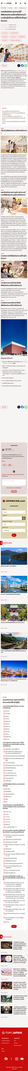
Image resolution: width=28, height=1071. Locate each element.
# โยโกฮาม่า (5, 40)
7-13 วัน (7, 817)
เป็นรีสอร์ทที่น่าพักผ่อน (10, 768)
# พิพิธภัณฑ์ (22, 37)
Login (3, 474)
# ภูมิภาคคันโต (14, 33)
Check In (4, 515)
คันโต (15, 8)
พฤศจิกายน (8, 737)
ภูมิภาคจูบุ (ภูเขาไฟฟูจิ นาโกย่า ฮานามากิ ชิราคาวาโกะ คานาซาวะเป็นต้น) (15, 901)
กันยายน (7, 731)
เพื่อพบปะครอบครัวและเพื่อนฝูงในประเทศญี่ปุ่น (14, 759)
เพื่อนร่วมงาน (8, 797)
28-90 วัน (7, 824)
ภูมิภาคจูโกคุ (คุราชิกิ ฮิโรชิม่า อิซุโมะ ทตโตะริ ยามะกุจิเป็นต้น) (15, 910)
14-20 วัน (7, 819)
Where (4, 509)
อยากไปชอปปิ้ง (8, 770)
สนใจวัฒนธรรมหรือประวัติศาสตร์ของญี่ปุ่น (15, 756)
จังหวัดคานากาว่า (22, 8)
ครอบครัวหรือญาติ (9, 794)
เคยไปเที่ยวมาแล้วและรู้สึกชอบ (12, 749)
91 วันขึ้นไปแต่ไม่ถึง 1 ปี (11, 827)
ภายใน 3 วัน (8, 812)
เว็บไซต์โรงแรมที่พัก (10, 851)
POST (14, 491)
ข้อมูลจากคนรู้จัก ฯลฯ (10, 873)
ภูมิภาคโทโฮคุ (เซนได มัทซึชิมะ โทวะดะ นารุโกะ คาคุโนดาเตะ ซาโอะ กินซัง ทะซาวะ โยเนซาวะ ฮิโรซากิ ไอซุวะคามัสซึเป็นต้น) (15, 890)
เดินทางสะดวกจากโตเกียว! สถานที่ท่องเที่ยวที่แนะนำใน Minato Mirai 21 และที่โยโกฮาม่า (13, 680)
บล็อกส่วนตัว (8, 849)
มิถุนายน (7, 724)
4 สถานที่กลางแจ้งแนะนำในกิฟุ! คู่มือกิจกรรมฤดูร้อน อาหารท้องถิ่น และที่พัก (20, 997)
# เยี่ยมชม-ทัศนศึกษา (16, 40)
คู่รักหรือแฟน (8, 791)
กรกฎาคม (7, 726)
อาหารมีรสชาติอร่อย (10, 763)
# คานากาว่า (5, 33)
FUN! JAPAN (3, 8)
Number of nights (7, 521)
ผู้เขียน (2, 29)
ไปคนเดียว (7, 789)
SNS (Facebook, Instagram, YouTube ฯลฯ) (15, 845)
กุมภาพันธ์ (7, 714)
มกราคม (7, 711)
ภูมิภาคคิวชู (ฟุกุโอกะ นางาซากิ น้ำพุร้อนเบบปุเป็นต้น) (14, 918)
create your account (12, 474)
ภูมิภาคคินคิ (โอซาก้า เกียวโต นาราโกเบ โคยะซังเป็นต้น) (15, 906)
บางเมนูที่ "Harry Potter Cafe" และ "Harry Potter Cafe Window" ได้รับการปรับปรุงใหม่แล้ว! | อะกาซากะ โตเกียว (19, 986)
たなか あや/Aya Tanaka (10, 29)
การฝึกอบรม (8, 781)
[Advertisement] (7, 99)
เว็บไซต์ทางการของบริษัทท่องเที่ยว (13, 839)
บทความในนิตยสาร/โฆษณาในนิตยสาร (14, 863)
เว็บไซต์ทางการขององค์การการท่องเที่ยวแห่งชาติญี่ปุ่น (14, 836)
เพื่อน (6, 799)
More (3, 461)
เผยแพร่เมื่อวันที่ (4, 27)
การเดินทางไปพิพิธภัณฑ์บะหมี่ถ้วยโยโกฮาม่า (12, 116)
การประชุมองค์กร (9, 778)
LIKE (5, 66)
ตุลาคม (7, 734)
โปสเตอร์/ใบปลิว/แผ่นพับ (11, 858)
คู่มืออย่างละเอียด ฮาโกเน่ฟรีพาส (8, 566)
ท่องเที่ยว (10, 8)
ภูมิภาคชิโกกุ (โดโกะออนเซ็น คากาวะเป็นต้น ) (15, 914)
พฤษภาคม (7, 721)
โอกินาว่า (7, 922)
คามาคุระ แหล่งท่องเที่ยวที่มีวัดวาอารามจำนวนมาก (12, 622)
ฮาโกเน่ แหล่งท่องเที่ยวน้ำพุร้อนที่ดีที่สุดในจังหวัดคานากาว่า (13, 651)
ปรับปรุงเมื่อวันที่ (4, 25)
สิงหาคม (7, 729)
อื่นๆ (6, 802)
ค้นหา (14, 535)
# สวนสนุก (13, 37)
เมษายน (7, 719)
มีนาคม (7, 716)
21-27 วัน (7, 822)
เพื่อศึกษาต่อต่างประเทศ (11, 775)
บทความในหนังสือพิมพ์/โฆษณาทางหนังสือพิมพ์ (13, 867)
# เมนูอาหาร (5, 37)
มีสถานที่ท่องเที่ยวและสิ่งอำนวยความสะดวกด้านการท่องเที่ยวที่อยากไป (13, 752)
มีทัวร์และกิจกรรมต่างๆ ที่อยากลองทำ (14, 765)
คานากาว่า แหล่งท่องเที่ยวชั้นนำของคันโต (10, 594)
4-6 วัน (7, 814)
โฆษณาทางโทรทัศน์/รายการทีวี (12, 870)
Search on (5, 527)
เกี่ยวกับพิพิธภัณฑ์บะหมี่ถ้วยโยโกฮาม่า (11, 111)
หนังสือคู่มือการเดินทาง (10, 861)
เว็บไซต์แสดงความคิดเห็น (11, 842)
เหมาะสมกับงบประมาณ (10, 773)
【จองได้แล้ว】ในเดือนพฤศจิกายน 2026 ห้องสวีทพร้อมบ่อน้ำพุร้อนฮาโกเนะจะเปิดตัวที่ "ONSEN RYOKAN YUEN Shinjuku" (19, 945)
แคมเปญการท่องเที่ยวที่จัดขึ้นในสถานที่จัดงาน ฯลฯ (15, 855)
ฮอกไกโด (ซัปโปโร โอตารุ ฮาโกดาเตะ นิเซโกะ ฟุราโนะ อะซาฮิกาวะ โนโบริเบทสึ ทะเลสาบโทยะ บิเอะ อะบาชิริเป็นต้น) (14, 884)
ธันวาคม (7, 739)
